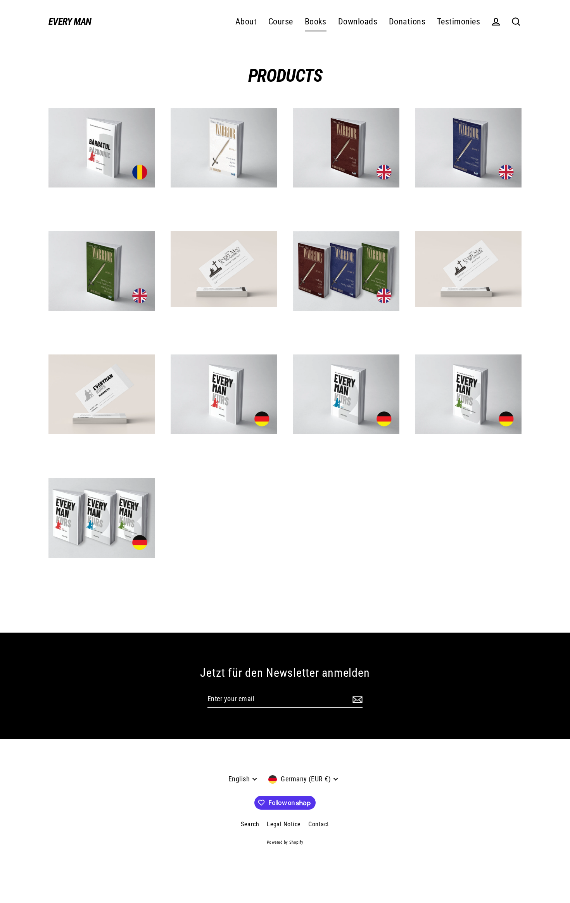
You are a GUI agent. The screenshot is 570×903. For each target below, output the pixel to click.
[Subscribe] (356, 699)
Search (250, 824)
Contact (318, 824)
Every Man (69, 21)
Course (280, 21)
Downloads (357, 21)
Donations (407, 21)
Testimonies (458, 21)
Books (315, 21)
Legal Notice (284, 824)
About (246, 21)
